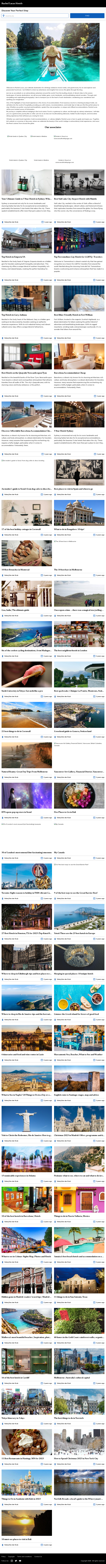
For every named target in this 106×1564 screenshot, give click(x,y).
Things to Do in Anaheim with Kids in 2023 (21, 1499)
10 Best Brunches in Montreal (15, 570)
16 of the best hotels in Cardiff (15, 1378)
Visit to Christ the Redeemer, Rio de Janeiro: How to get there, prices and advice (38, 1135)
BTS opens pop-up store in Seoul (17, 812)
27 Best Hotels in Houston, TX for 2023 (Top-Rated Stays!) (28, 933)
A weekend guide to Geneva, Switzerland (72, 731)
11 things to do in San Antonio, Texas (70, 1297)
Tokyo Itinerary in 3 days (13, 1418)
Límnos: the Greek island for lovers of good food (76, 1014)
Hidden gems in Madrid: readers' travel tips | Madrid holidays (29, 1297)
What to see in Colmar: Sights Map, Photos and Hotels (26, 1257)
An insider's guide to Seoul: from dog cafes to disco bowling (28, 489)
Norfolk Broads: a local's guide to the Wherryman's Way (79, 1499)
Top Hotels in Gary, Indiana (14, 315)
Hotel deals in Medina (41, 160)
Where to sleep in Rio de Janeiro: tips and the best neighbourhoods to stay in (36, 1014)
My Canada (59, 853)
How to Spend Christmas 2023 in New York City (76, 1459)
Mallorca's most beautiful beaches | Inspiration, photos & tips (29, 1337)
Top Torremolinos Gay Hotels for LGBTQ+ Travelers (78, 257)
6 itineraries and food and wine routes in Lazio (23, 1055)
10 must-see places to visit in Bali (16, 1539)
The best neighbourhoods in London (70, 651)
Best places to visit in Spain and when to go (73, 489)
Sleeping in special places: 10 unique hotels (73, 974)
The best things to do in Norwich (69, 1418)
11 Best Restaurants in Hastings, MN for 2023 (23, 1459)
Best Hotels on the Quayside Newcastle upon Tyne (24, 373)
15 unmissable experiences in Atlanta (19, 1176)
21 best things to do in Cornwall (16, 731)
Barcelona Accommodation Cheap (70, 373)
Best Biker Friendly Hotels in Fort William (73, 315)
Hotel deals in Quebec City (18, 160)
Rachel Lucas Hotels (12, 3)
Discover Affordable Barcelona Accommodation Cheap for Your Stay (33, 431)
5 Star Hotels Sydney (63, 431)
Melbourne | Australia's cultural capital (72, 1378)
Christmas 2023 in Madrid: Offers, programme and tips (79, 1135)
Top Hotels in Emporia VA (13, 257)
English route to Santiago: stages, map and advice (76, 1095)
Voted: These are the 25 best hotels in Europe (74, 933)
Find (87, 16)
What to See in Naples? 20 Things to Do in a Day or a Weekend (30, 1095)
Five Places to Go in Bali (65, 812)
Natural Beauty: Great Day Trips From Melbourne (25, 772)
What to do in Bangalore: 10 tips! (69, 529)
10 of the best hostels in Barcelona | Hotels (21, 1216)
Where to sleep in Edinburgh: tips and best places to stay (27, 974)
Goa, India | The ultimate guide (15, 610)
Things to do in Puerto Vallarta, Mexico (72, 1216)
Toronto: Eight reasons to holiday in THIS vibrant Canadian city (31, 893)
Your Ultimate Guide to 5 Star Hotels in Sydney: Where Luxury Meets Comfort (38, 199)
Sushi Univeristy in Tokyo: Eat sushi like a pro (22, 691)
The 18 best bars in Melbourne (68, 570)
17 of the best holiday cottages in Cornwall (21, 529)
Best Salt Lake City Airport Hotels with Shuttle (75, 199)
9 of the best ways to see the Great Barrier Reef (75, 893)
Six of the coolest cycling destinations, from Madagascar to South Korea (34, 651)
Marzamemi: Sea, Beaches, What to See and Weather (78, 1055)
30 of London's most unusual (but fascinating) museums (27, 853)
